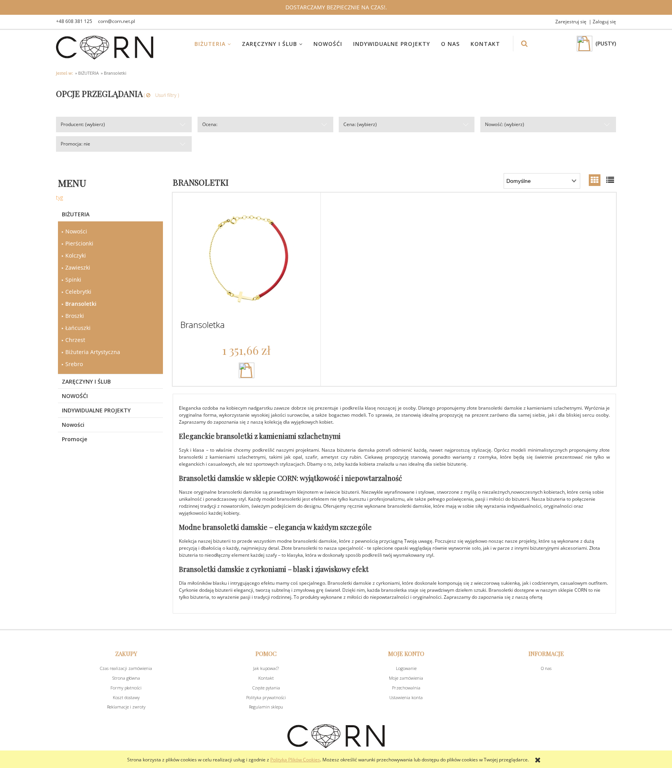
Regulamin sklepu (266, 707)
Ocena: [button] (209, 124)
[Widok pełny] (610, 180)
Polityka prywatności (266, 697)
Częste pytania (266, 688)
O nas (546, 668)
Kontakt (266, 678)
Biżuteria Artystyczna (92, 352)
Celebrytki (78, 291)
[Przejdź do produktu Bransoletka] (246, 258)
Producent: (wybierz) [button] (83, 124)
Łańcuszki (78, 327)
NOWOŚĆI (75, 396)
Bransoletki (80, 303)
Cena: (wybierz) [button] (360, 124)
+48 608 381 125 (74, 21)
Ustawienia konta (406, 697)
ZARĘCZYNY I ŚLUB (86, 381)
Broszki (74, 315)
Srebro (74, 364)
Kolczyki (75, 255)
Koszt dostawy (126, 697)
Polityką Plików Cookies (295, 759)
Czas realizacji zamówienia (126, 668)
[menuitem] (217, 43)
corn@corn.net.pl (116, 21)
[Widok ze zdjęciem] (594, 180)
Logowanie (406, 668)
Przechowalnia (406, 688)
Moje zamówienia (406, 678)
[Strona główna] (104, 48)
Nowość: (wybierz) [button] (504, 124)
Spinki (73, 279)
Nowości (76, 231)
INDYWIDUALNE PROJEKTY (96, 410)
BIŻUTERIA (75, 214)
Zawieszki (77, 267)
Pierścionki (79, 243)
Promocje (74, 439)
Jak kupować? (266, 668)
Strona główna (126, 678)
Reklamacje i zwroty (126, 707)
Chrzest (75, 340)
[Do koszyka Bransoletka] (246, 370)
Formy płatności (126, 688)
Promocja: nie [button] (75, 143)
